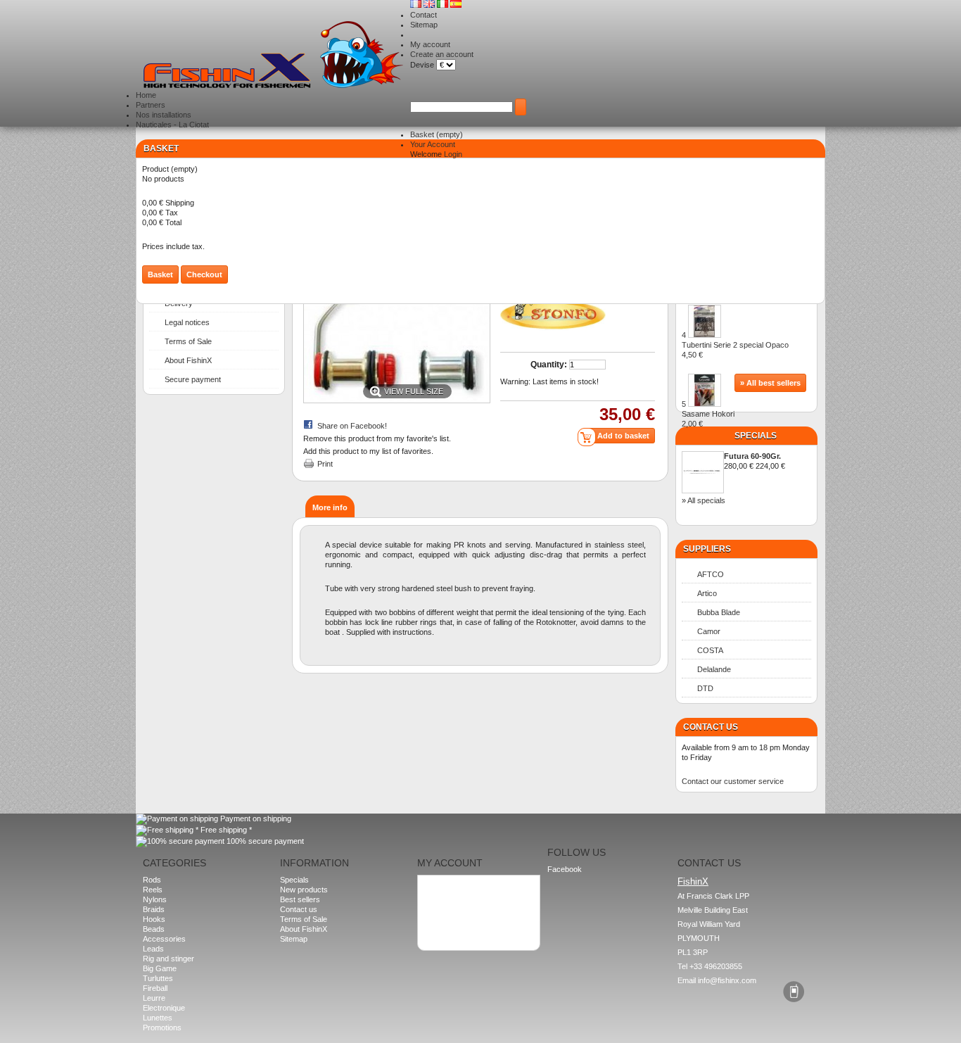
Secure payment (193, 379)
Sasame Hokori (708, 419)
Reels (153, 889)
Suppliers (707, 549)
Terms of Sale (188, 341)
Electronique (164, 1008)
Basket (436, 134)
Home (146, 95)
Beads (154, 929)
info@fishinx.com (727, 980)
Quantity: (548, 364)
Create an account (441, 54)
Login (453, 154)
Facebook (564, 869)
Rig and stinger (168, 958)
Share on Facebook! (352, 426)
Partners (150, 105)
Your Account (432, 144)
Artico (707, 593)
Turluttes (158, 978)
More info (330, 507)
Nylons (155, 899)
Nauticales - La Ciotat (172, 124)
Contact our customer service (733, 781)
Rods (152, 880)
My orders (441, 886)
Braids (154, 909)
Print (325, 464)
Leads (153, 948)
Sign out (437, 925)
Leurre (154, 998)
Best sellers (300, 899)
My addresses (448, 896)
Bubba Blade (718, 612)
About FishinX (188, 360)
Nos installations (163, 114)
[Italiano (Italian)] (443, 5)
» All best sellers (770, 383)
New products (304, 889)
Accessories (164, 939)
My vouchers (446, 915)
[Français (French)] (417, 5)
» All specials (703, 500)
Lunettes (157, 1017)
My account (430, 44)
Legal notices (187, 322)
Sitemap (424, 24)
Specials (755, 436)
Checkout (204, 274)
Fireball (155, 988)
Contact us (298, 909)
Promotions (162, 1027)
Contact (423, 15)
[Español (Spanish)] (456, 5)
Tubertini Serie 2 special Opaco (735, 350)
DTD (705, 688)
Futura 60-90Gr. (752, 456)
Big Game (160, 968)
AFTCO (710, 574)
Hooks (154, 919)
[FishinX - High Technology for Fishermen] (273, 55)
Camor (708, 631)
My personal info (452, 906)
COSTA (710, 650)
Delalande (714, 669)
